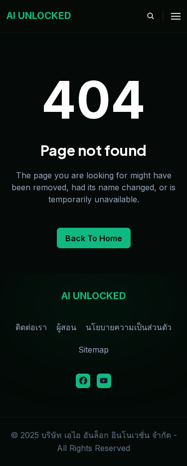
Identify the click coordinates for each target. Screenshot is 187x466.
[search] (155, 16)
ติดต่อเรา (31, 327)
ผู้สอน (66, 327)
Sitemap (93, 350)
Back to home (93, 238)
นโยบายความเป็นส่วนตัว (129, 327)
